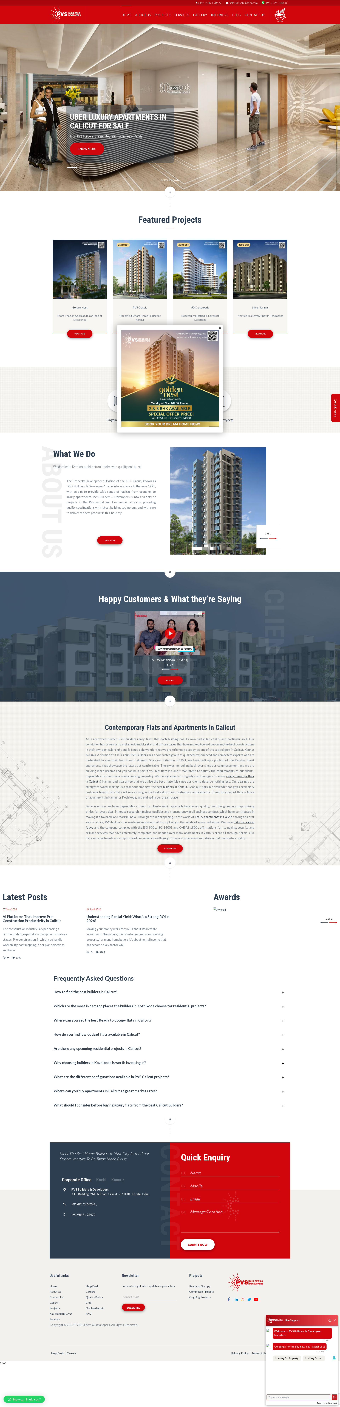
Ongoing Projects (200, 1297)
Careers (90, 1291)
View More (79, 334)
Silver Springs (200, 307)
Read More (170, 848)
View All (170, 680)
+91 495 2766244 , (84, 1204)
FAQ (88, 1313)
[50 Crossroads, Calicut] (218, 501)
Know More (87, 148)
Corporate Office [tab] (76, 1179)
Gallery (200, 15)
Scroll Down (170, 180)
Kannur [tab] (117, 1179)
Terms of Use (259, 1353)
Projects (162, 15)
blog (236, 15)
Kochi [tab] (101, 1179)
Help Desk (92, 1286)
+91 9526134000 (276, 2)
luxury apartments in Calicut (214, 817)
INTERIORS (219, 15)
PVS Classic (80, 307)
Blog (89, 1302)
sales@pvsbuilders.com (244, 2)
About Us (143, 15)
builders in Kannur (175, 787)
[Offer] (170, 426)
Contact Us (254, 15)
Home (126, 15)
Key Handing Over (61, 1313)
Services (181, 15)
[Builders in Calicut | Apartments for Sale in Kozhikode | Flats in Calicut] (65, 21)
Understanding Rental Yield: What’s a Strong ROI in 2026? (127, 919)
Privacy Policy (240, 1353)
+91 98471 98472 (211, 2)
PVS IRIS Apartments (260, 307)
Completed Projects (201, 1291)
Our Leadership (95, 1308)
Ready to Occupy (199, 1286)
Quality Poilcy (94, 1297)
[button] (24, 1399)
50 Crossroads (140, 307)
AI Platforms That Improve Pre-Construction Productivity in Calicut (32, 919)
